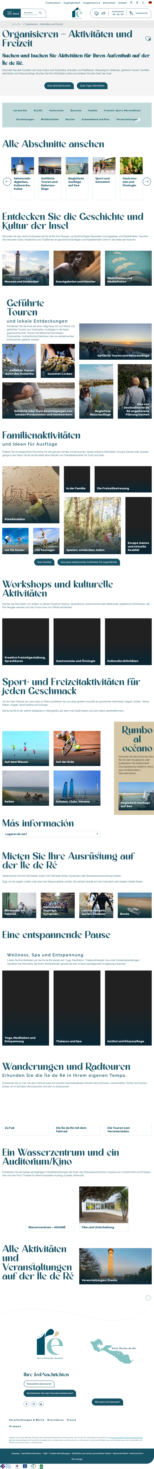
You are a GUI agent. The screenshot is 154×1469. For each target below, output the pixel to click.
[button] (150, 2)
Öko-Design (77, 1459)
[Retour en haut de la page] (148, 1298)
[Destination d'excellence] (17, 1466)
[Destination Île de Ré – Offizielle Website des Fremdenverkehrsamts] (77, 13)
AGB (45, 1453)
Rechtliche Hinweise (31, 1453)
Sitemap (15, 1453)
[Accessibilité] (137, 2)
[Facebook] (26, 1404)
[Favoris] (143, 3)
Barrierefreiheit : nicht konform (128, 1453)
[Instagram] (34, 1404)
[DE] (150, 2)
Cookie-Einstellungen (59, 1453)
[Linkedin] (41, 1404)
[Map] (131, 3)
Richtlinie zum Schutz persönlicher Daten (91, 1453)
